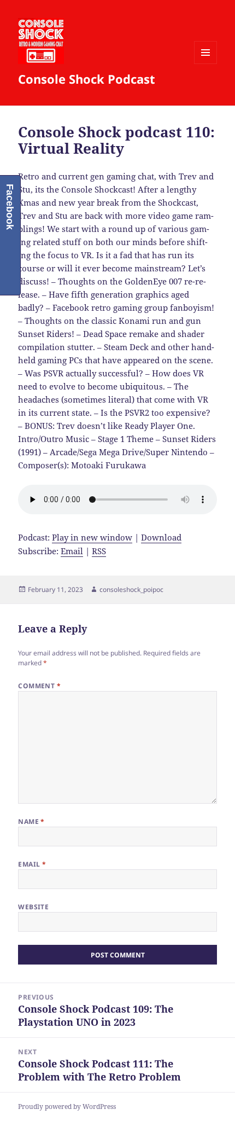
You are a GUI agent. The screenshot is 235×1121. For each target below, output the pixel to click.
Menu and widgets (206, 63)
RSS (99, 550)
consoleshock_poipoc (131, 589)
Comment (39, 685)
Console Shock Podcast (86, 79)
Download (161, 537)
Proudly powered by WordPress (67, 1106)
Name (31, 821)
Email (72, 550)
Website (33, 906)
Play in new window (92, 537)
